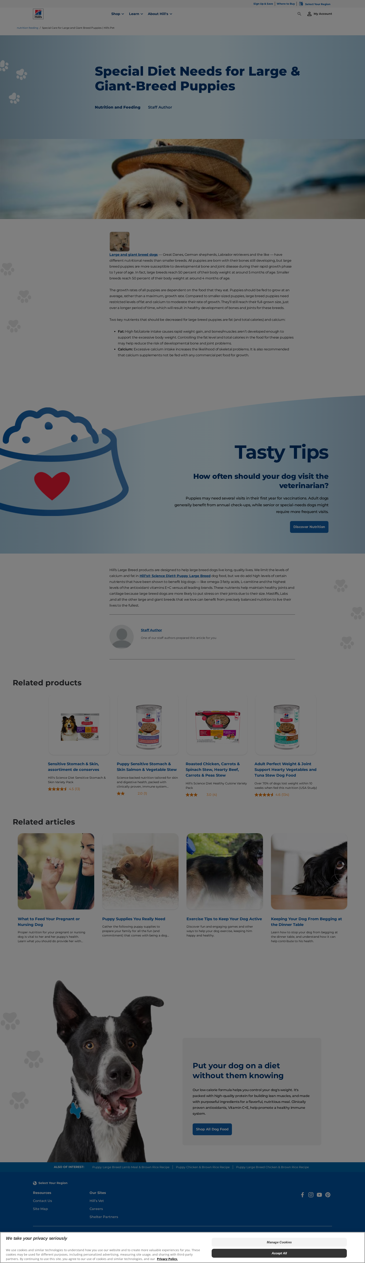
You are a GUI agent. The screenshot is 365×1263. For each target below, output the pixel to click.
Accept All (279, 1253)
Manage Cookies (279, 1242)
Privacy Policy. (167, 1259)
